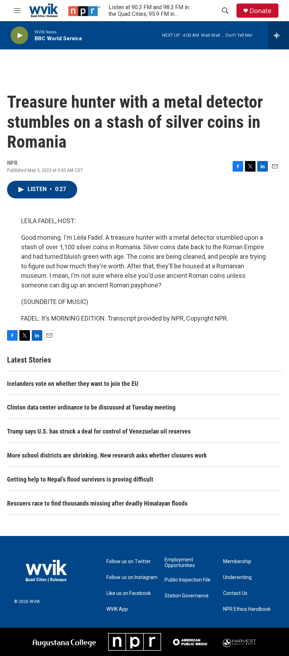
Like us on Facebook (128, 593)
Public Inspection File (187, 580)
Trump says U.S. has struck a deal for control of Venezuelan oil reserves (99, 431)
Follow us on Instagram (132, 577)
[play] (19, 35)
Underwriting (237, 577)
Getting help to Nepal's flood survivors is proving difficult (80, 479)
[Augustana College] (64, 642)
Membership (237, 561)
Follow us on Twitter (128, 561)
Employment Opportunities (180, 562)
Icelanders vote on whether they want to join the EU (72, 383)
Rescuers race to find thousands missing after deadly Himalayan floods (97, 503)
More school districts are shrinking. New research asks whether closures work (107, 455)
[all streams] (278, 35)
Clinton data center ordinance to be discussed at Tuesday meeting (91, 407)
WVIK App (117, 609)
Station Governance (187, 595)
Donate (260, 10)
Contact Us (235, 593)
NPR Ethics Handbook (247, 609)
